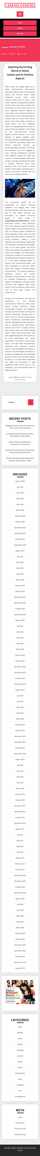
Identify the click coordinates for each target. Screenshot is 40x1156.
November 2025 (20, 533)
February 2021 (20, 864)
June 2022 (20, 771)
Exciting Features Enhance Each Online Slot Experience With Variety (20, 434)
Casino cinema (20, 5)
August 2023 (20, 690)
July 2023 (20, 695)
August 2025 (20, 550)
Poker (20, 1079)
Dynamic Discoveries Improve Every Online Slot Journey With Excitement (20, 451)
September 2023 (20, 684)
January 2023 (20, 730)
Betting (20, 33)
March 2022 (20, 788)
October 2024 (20, 608)
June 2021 (20, 840)
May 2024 (20, 637)
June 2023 (20, 701)
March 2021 (20, 858)
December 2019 (20, 945)
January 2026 (20, 521)
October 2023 (20, 678)
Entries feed (20, 1123)
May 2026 (20, 498)
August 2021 (20, 829)
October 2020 (20, 887)
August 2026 (20, 481)
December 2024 (20, 597)
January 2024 (20, 661)
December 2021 (20, 806)
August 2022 (20, 759)
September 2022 (20, 753)
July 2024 (20, 626)
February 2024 (20, 655)
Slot (20, 1090)
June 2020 (20, 910)
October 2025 (20, 539)
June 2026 (20, 493)
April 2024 (20, 643)
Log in (20, 1117)
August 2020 (20, 898)
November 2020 (20, 881)
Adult (20, 23)
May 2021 (20, 846)
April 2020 (20, 921)
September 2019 (20, 962)
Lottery (20, 1067)
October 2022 (20, 748)
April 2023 (20, 713)
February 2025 (20, 585)
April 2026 (20, 504)
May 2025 (20, 568)
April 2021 (20, 852)
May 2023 (20, 707)
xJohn (12, 377)
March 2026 (20, 510)
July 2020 (20, 904)
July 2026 (20, 487)
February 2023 (20, 724)
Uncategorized (20, 1096)
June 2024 (20, 632)
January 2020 (20, 939)
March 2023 (20, 719)
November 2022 (20, 742)
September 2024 (20, 614)
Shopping (20, 1085)
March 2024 (20, 649)
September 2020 (20, 892)
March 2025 (20, 579)
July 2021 (20, 835)
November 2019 (20, 950)
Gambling (20, 1050)
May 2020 (20, 916)
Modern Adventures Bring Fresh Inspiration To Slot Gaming (20, 443)
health (20, 1061)
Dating (20, 1044)
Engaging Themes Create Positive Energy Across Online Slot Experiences (20, 426)
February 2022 (20, 794)
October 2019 (20, 956)
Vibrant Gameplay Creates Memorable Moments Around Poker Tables (20, 459)
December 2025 (20, 527)
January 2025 (20, 591)
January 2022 (20, 800)
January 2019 (20, 968)
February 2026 (20, 516)
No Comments (21, 380)
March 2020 (20, 927)
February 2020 (20, 933)
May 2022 (20, 777)
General (20, 1056)
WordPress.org (20, 1134)
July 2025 (20, 556)
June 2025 (20, 562)
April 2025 (20, 574)
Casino (20, 28)
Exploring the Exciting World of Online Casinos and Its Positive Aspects (20, 72)
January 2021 (20, 869)
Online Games (20, 1073)
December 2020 (20, 875)
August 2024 (20, 620)
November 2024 (20, 603)
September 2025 (20, 545)
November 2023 (20, 672)
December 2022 (20, 736)
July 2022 (20, 765)
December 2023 (20, 666)
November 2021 (20, 811)
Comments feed (20, 1128)
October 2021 (20, 817)
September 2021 (20, 823)
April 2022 (20, 782)
